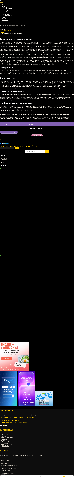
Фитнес (4, 162)
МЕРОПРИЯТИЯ (8, 13)
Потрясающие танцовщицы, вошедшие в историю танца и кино (19, 146)
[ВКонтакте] (0, 143)
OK (64, 476)
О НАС (6, 7)
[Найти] (47, 151)
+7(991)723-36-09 (4, 463)
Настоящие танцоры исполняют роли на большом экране (17, 145)
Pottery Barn (36, 45)
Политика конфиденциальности (9, 420)
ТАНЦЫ (6, 10)
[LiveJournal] (8, 143)
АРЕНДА (7, 14)
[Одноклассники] (2, 143)
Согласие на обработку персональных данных (13, 422)
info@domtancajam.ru (10, 465)
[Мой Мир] (7, 143)
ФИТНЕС (7, 11)
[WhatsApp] (5, 143)
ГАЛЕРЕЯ (4, 18)
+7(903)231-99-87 (4, 460)
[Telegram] (4, 143)
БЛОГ (3, 17)
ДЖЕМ (4, 6)
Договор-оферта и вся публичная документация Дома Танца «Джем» (20, 417)
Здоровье (5, 158)
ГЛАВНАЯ (4, 4)
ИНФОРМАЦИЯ (8, 16)
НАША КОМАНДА (9, 9)
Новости (4, 159)
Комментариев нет (6, 30)
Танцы (2, 32)
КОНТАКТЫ (5, 20)
